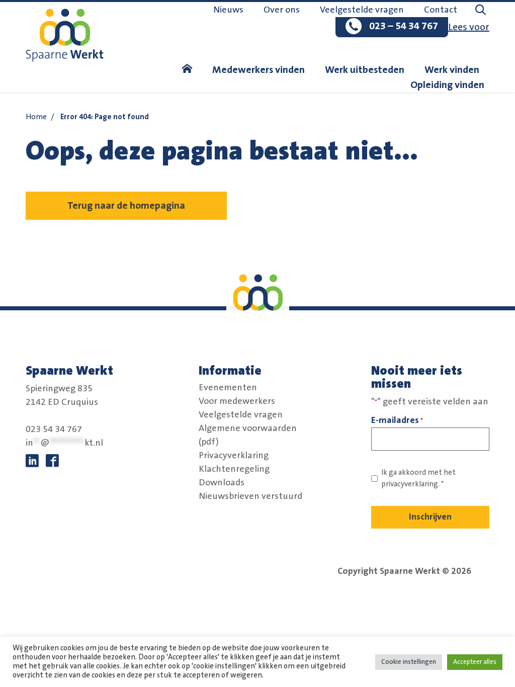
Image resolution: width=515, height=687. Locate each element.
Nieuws (228, 10)
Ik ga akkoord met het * (418, 478)
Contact (440, 10)
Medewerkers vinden (258, 69)
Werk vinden (451, 69)
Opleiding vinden (447, 85)
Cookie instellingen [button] (408, 661)
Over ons (282, 10)
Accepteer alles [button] (474, 661)
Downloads (221, 483)
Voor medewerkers (237, 401)
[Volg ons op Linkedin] (32, 461)
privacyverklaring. (410, 484)
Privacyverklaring (234, 456)
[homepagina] (187, 69)
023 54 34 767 (54, 429)
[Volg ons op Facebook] (52, 461)
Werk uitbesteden (364, 69)
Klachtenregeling (234, 469)
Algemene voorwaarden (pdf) (248, 435)
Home (36, 117)
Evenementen (228, 388)
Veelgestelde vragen (362, 10)
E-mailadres (397, 420)
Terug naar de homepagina (126, 205)
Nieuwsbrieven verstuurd (250, 496)
